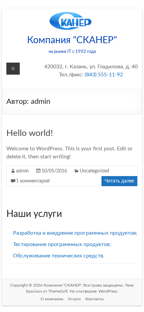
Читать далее (119, 181)
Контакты (94, 299)
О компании (52, 299)
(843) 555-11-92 (104, 74)
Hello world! (29, 133)
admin (22, 171)
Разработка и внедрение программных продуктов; (75, 233)
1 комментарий (33, 181)
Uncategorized (94, 171)
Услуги (74, 299)
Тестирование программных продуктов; (62, 244)
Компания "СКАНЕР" (72, 40)
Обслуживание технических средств (58, 255)
